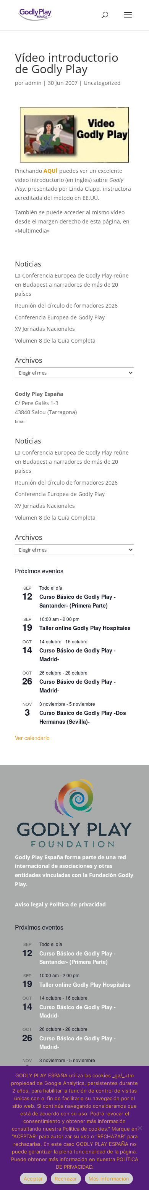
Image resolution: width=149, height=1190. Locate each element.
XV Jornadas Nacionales (45, 328)
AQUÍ (51, 170)
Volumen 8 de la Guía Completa (55, 340)
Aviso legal (29, 904)
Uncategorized (102, 82)
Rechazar (66, 1179)
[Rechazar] (139, 1128)
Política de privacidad (77, 904)
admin (33, 82)
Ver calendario (32, 738)
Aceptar (33, 1179)
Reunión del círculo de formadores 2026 (66, 305)
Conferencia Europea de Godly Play (60, 317)
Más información (109, 1179)
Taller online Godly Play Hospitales (85, 628)
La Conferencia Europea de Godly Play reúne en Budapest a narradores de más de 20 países (72, 284)
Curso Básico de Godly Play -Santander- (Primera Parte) (77, 601)
